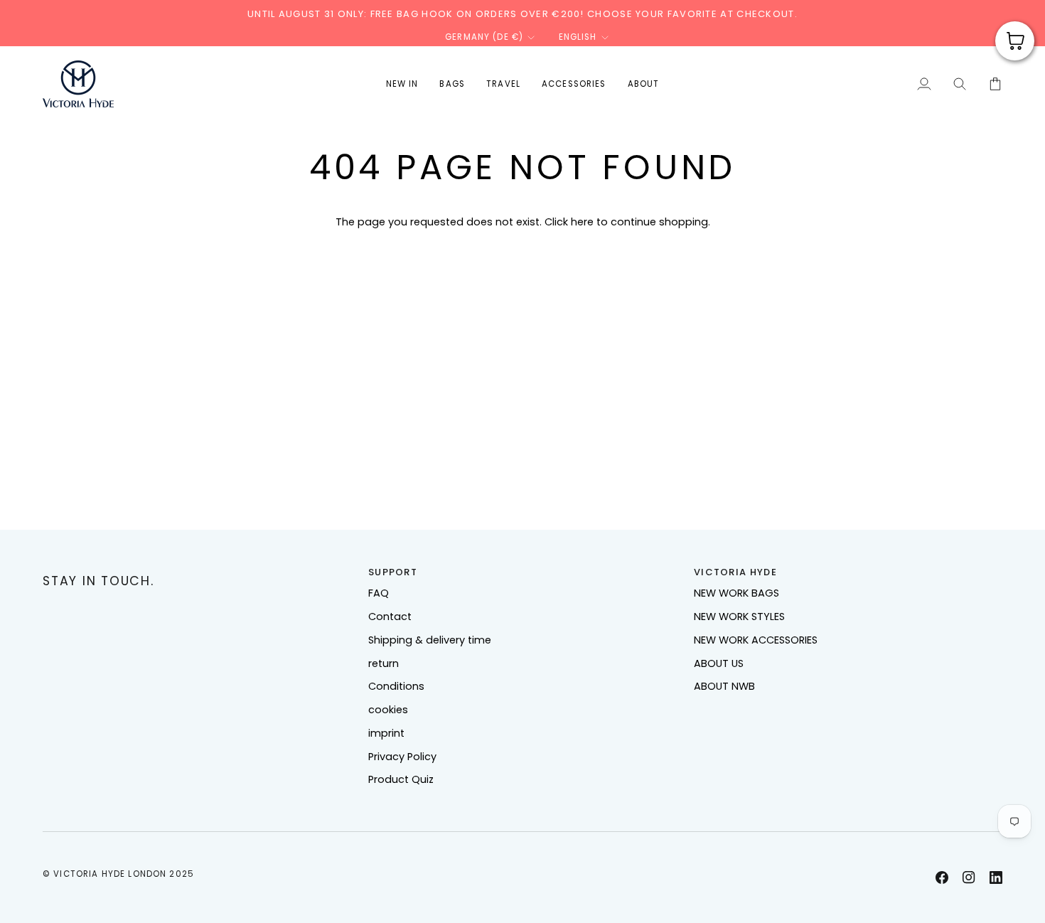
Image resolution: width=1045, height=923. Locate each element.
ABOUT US (719, 663)
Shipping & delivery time (429, 640)
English (578, 37)
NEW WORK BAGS (736, 593)
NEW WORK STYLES (739, 616)
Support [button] (392, 572)
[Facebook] (942, 877)
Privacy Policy (402, 756)
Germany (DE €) (484, 37)
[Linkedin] (996, 877)
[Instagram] (969, 877)
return (383, 663)
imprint (386, 733)
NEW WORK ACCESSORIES (756, 640)
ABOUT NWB (724, 686)
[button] (452, 84)
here (582, 222)
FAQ (378, 593)
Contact (390, 616)
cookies (388, 710)
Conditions (396, 686)
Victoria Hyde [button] (735, 572)
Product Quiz (401, 779)
